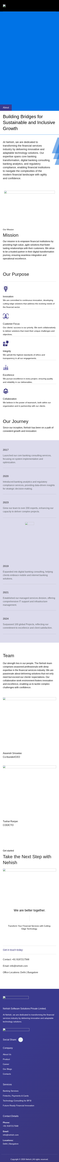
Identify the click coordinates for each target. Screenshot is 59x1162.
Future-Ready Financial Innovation (18, 1105)
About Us (7, 1054)
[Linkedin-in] (4, 761)
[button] (53, 6)
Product (6, 1059)
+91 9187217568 (10, 1126)
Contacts (7, 1074)
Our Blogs (7, 1069)
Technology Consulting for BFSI (17, 1100)
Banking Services (10, 1091)
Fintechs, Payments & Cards (16, 1096)
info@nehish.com (11, 1135)
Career (6, 1064)
